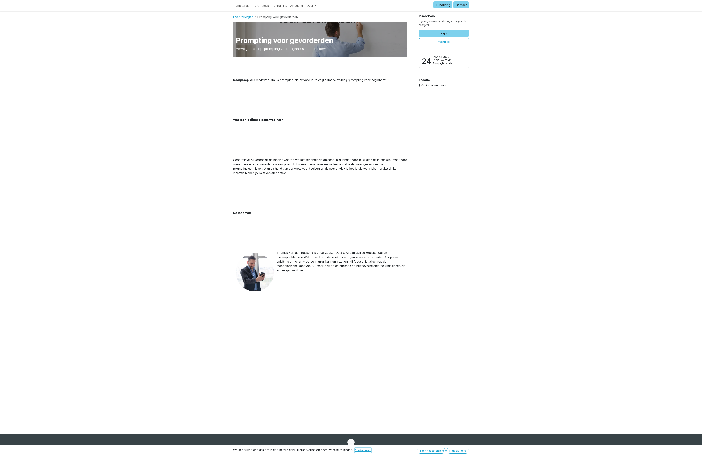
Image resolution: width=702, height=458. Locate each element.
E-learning (443, 5)
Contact (461, 5)
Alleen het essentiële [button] (431, 450)
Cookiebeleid (363, 450)
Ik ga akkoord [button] (457, 450)
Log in (444, 33)
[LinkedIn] (351, 442)
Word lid (444, 42)
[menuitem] (242, 5)
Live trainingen (243, 17)
